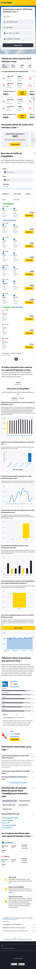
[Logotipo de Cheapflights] (6, 3)
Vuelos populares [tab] (23, 805)
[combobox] (7, 17)
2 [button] (19, 359)
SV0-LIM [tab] (14, 398)
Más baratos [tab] (5, 66)
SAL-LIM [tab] (18, 382)
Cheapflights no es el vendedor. (12, 924)
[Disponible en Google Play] (14, 964)
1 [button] (16, 359)
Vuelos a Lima (6, 822)
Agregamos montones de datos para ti (14, 927)
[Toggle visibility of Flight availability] (18, 469)
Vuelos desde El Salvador (9, 825)
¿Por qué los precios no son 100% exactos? (15, 931)
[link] (15, 144)
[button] (18, 12)
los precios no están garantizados (10, 919)
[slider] (34, 189)
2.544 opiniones (14, 736)
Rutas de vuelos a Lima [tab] (9, 805)
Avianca (12, 731)
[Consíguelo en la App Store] (21, 964)
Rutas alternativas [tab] (25, 801)
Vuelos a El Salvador (7, 820)
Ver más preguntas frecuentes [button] (18, 782)
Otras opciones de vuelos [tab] (10, 801)
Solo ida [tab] (30, 66)
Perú (19, 937)
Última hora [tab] (22, 66)
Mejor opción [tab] (13, 66)
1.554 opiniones (14, 686)
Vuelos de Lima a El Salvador (10, 818)
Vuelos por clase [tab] (7, 809)
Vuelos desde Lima (7, 827)
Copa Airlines (13, 681)
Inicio (15, 937)
